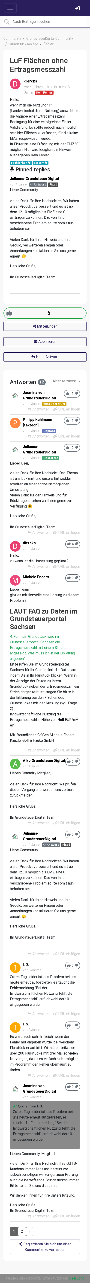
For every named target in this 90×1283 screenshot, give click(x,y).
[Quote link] (15, 1106)
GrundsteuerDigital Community (49, 39)
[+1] (9, 313)
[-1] (76, 393)
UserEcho (76, 1278)
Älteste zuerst (65, 381)
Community (12, 39)
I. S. (26, 964)
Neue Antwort (47, 357)
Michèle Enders (36, 577)
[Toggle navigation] (10, 7)
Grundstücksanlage (23, 44)
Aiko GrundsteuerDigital (44, 760)
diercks (30, 81)
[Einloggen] (78, 9)
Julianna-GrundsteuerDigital (34, 178)
